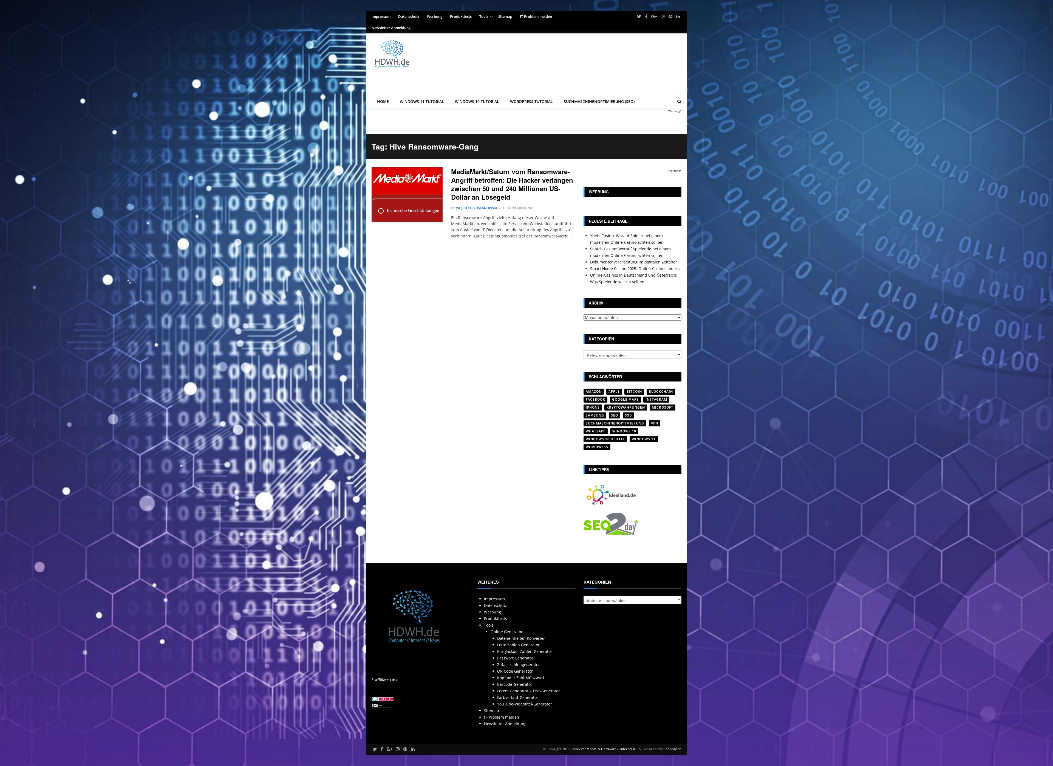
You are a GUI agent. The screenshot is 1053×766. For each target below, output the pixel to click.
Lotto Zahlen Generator (518, 644)
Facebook (595, 399)
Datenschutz (408, 16)
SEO (614, 415)
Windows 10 (624, 431)
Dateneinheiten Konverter (521, 638)
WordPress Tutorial (531, 101)
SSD (628, 415)
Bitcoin (634, 391)
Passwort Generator (515, 658)
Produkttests (461, 16)
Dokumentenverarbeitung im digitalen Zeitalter (633, 262)
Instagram (656, 399)
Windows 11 (644, 439)
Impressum (381, 16)
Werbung (434, 16)
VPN (654, 423)
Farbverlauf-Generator (517, 697)
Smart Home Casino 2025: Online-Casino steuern (635, 268)
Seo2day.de (672, 749)
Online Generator (507, 631)
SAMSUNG (595, 415)
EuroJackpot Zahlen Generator (524, 651)
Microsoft (662, 407)
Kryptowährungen (626, 407)
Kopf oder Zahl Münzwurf (520, 677)
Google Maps (625, 399)
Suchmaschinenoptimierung (615, 423)
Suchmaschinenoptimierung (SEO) (599, 101)
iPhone (593, 407)
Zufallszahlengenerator (518, 664)
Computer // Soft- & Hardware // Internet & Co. (606, 749)
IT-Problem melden (536, 16)
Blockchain (661, 391)
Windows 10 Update (605, 439)
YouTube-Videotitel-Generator (524, 704)
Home (383, 101)
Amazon (594, 391)
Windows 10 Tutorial (477, 101)
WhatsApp (595, 431)
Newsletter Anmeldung (391, 27)
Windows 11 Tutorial (422, 101)
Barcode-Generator (514, 684)
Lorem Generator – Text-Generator (528, 690)
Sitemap (505, 16)
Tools (483, 16)
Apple (614, 391)
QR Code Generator (515, 671)
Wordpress (597, 447)
